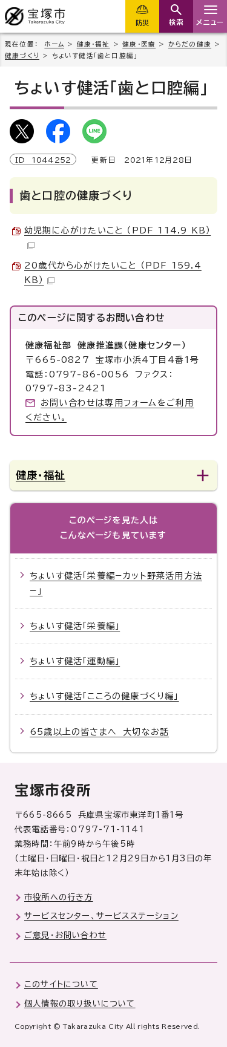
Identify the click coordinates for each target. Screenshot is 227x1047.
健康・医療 (139, 44)
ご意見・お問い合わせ (65, 935)
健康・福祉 (93, 44)
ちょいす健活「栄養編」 (75, 626)
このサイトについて (61, 984)
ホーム (54, 44)
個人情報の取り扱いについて (80, 1003)
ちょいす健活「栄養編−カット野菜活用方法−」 (116, 583)
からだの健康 (189, 44)
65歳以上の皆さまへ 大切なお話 (99, 732)
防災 (142, 22)
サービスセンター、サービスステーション (101, 916)
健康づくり (22, 56)
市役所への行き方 (58, 897)
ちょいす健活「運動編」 (75, 661)
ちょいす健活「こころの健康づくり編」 (104, 696)
